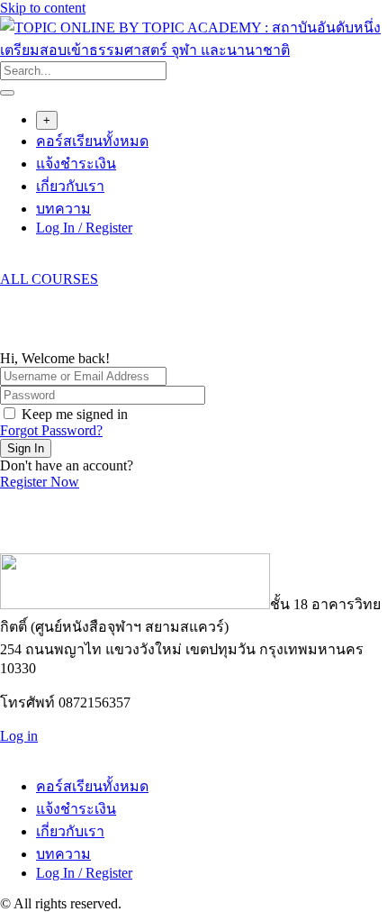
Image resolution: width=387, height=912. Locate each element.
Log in (19, 735)
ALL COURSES (49, 279)
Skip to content (43, 7)
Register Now (39, 481)
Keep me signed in (75, 414)
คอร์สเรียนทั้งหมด (92, 141)
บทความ (63, 208)
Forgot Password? (51, 430)
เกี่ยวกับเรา (70, 186)
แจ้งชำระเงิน (76, 163)
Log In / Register (84, 227)
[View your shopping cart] (9, 262)
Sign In (25, 448)
